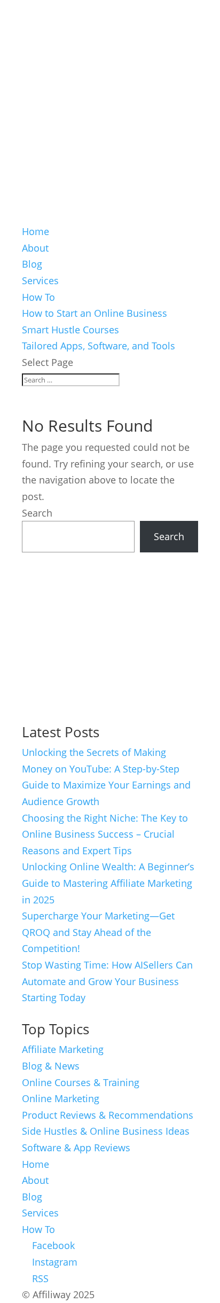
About (35, 247)
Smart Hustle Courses (70, 329)
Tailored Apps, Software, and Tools (98, 345)
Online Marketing (60, 1098)
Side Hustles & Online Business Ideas (106, 1131)
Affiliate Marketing (63, 1049)
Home (35, 231)
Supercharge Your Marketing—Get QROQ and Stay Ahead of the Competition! (98, 932)
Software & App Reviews (76, 1147)
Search (37, 512)
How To (38, 297)
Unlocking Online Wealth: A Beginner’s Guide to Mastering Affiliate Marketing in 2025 (108, 883)
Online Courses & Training (80, 1082)
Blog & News (51, 1065)
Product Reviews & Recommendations (107, 1115)
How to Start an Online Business (94, 313)
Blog (32, 264)
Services (40, 280)
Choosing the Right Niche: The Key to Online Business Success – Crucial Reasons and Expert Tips (105, 834)
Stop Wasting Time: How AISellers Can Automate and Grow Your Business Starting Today (107, 981)
